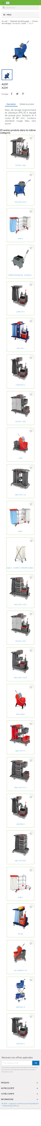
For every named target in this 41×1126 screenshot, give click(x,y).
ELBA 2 (20, 238)
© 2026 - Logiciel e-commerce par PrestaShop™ (20, 1103)
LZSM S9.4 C (20, 1044)
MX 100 (20, 934)
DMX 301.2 (20, 348)
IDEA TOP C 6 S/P (20, 678)
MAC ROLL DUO (20, 202)
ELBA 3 (20, 897)
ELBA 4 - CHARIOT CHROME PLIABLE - (20, 568)
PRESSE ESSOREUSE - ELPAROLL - (20, 275)
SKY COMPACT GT (20, 970)
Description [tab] (11, 104)
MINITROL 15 (20, 1007)
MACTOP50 (20, 714)
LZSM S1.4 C (20, 312)
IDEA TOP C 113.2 (20, 604)
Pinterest (23, 94)
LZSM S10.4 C (20, 385)
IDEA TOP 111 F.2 (20, 787)
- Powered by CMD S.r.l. (10, 1106)
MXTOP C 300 (20, 165)
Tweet (17, 94)
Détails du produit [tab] (27, 104)
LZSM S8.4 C (20, 824)
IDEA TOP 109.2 (20, 861)
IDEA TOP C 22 (20, 495)
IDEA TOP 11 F (21, 751)
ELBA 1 (20, 531)
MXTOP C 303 (21, 641)
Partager (11, 94)
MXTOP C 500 (20, 421)
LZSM (20, 458)
